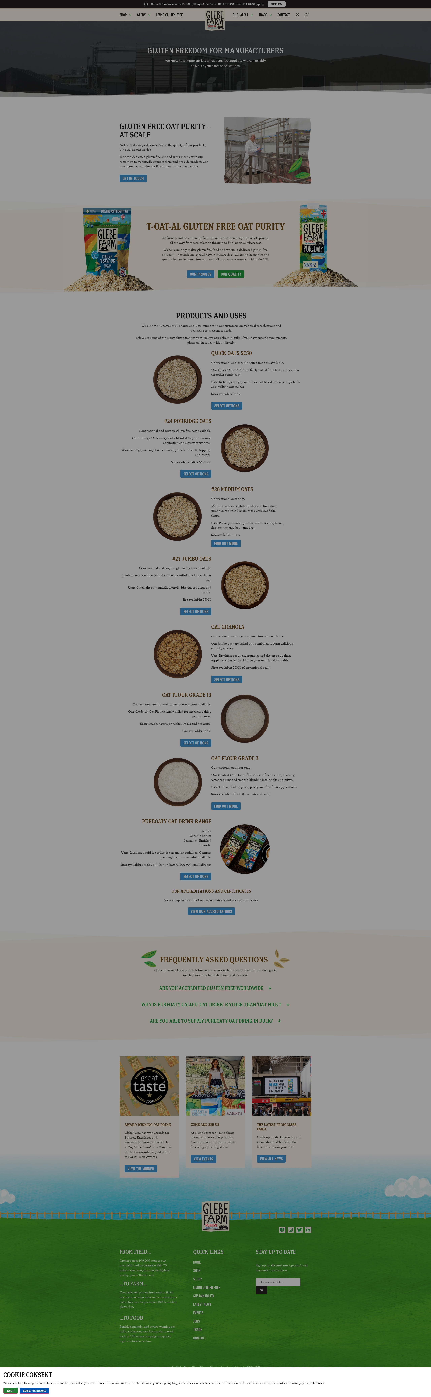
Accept (11, 1390)
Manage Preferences (34, 1390)
